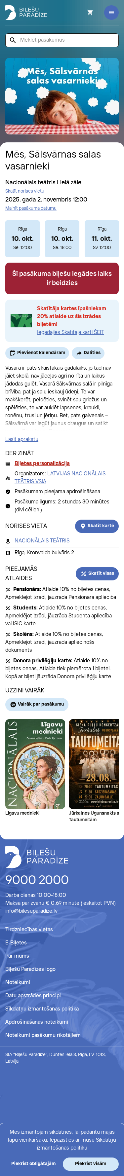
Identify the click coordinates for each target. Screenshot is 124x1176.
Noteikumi (17, 982)
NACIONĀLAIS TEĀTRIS (42, 540)
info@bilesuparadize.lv (31, 911)
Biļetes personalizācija (42, 463)
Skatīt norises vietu (24, 191)
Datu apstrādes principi (33, 995)
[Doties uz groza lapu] (81, 12)
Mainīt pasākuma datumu (31, 208)
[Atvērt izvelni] (111, 12)
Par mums (17, 956)
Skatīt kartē (101, 526)
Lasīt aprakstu (21, 439)
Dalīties (92, 352)
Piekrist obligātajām (33, 1163)
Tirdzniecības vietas (29, 929)
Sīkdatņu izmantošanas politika (42, 1009)
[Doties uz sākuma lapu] (26, 12)
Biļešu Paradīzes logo (30, 969)
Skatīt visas (101, 573)
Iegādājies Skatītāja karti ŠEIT (70, 332)
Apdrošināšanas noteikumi (36, 1022)
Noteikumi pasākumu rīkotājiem (43, 1035)
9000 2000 (37, 881)
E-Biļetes (16, 942)
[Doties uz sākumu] (36, 857)
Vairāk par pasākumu (41, 704)
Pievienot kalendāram (41, 352)
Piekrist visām (90, 1163)
